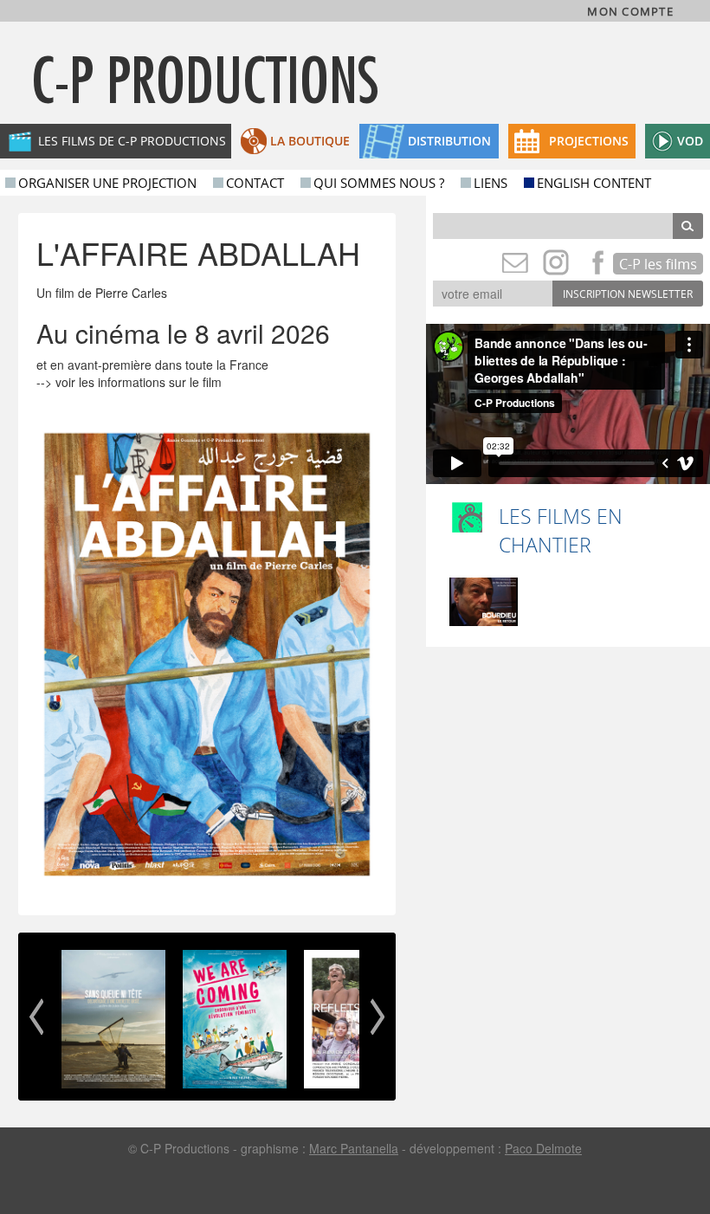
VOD (690, 140)
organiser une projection (107, 182)
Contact (255, 182)
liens (490, 182)
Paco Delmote (543, 1148)
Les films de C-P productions (132, 140)
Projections (589, 140)
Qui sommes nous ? (378, 182)
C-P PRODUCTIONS (205, 79)
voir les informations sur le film (138, 382)
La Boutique (310, 140)
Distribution (449, 140)
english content (594, 182)
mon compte (630, 11)
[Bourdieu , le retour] (483, 602)
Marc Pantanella (353, 1148)
